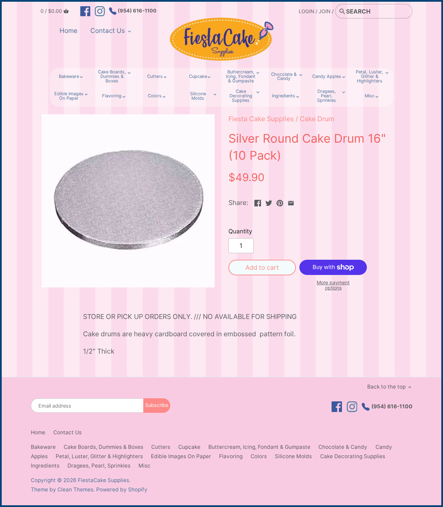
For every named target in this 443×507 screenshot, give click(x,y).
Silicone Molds (293, 456)
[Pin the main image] (280, 202)
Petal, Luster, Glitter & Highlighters (99, 456)
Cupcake (189, 447)
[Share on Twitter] (268, 202)
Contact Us (67, 432)
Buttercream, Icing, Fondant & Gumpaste (259, 447)
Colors (259, 456)
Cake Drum (317, 119)
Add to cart (262, 267)
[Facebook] (85, 10)
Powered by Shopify (121, 489)
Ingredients (45, 465)
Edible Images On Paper (181, 456)
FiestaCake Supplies (103, 480)
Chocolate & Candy (342, 447)
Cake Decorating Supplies (352, 456)
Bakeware (43, 447)
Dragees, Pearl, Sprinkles (98, 465)
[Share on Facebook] (257, 202)
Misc (144, 465)
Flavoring (231, 456)
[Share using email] (291, 202)
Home (38, 432)
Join (325, 11)
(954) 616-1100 (136, 11)
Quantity (240, 231)
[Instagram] (100, 10)
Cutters (160, 447)
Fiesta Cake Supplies (261, 119)
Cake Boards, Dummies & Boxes (103, 447)
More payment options (333, 285)
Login (306, 11)
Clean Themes (75, 489)
